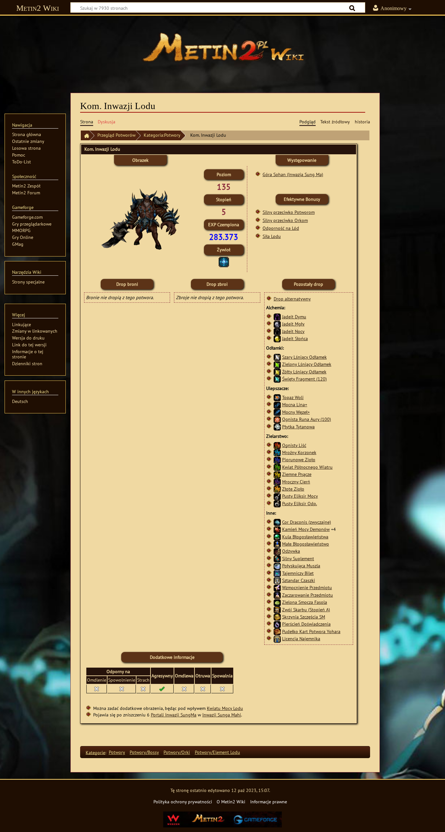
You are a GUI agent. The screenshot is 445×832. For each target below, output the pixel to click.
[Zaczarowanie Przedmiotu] (277, 595)
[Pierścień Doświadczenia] (277, 624)
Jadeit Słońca (295, 338)
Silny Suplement (298, 558)
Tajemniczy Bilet (298, 573)
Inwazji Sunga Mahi (221, 715)
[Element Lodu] (224, 261)
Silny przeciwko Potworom (289, 212)
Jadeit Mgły (293, 324)
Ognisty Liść (294, 445)
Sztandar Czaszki (298, 580)
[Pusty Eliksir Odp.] (277, 503)
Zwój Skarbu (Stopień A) (306, 609)
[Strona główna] (222, 50)
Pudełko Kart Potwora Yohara (311, 631)
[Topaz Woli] (277, 397)
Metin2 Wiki (37, 8)
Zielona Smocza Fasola (304, 602)
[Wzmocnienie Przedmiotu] (277, 587)
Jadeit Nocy (293, 331)
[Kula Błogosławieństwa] (277, 537)
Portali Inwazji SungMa (173, 715)
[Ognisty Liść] (277, 445)
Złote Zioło (293, 489)
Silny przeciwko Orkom (285, 220)
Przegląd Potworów (116, 135)
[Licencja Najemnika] (277, 638)
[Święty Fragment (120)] (277, 379)
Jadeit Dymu (294, 316)
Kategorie (95, 752)
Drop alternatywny (292, 299)
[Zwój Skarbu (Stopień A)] (277, 609)
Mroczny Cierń (296, 481)
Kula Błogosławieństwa (305, 537)
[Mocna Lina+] (277, 404)
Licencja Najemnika (301, 638)
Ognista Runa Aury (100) (306, 419)
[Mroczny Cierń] (277, 481)
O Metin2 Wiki (231, 801)
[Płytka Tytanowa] (277, 426)
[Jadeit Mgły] (277, 324)
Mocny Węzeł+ (296, 412)
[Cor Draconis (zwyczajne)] (277, 522)
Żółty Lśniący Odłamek (304, 371)
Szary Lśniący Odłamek (304, 357)
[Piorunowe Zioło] (277, 459)
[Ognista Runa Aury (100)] (277, 419)
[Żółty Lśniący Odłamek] (277, 371)
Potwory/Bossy (144, 752)
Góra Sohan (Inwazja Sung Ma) (293, 174)
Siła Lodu (272, 236)
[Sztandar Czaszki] (277, 580)
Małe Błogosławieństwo (305, 544)
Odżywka (291, 551)
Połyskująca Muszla (301, 565)
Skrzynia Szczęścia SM (303, 617)
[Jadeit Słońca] (277, 338)
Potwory (117, 752)
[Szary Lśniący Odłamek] (277, 357)
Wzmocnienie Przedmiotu (307, 587)
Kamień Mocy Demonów (306, 529)
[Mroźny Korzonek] (277, 452)
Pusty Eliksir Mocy (300, 496)
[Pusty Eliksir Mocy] (277, 496)
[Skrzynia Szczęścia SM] (277, 617)
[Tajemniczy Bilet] (277, 573)
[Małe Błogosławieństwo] (277, 544)
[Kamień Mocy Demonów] (277, 529)
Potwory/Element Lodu (217, 752)
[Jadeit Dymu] (277, 316)
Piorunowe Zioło (298, 459)
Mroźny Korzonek (299, 452)
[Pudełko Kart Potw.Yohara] (277, 631)
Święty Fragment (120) (304, 379)
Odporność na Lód (281, 228)
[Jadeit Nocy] (277, 331)
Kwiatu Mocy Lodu (225, 708)
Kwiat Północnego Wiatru (307, 467)
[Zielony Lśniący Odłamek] (277, 364)
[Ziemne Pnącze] (277, 474)
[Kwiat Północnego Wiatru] (277, 467)
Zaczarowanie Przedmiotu (307, 595)
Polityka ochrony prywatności (182, 801)
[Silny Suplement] (277, 558)
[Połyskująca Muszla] (277, 565)
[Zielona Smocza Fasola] (277, 602)
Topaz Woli (293, 397)
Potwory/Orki (177, 752)
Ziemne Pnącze (296, 474)
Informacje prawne (268, 801)
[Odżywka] (277, 551)
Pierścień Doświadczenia (306, 624)
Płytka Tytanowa (298, 426)
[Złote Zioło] (277, 489)
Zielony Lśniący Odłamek (306, 364)
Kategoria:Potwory (162, 135)
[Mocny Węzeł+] (277, 412)
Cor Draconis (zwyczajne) (306, 522)
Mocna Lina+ (294, 404)
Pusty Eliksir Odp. (299, 503)
